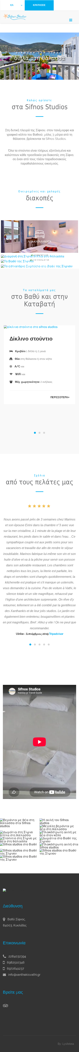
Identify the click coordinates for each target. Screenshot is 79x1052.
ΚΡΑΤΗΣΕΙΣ (39, 5)
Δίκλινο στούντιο (31, 339)
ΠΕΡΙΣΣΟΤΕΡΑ (59, 397)
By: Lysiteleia (66, 1043)
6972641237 (15, 968)
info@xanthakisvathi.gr (24, 974)
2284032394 (17, 956)
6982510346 (15, 962)
